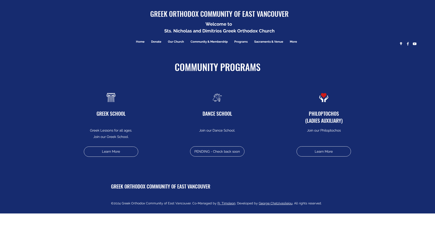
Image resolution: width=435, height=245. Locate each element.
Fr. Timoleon (226, 203)
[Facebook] (408, 44)
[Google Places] (401, 44)
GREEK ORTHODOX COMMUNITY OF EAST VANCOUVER (219, 14)
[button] (217, 151)
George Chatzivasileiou (275, 203)
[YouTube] (414, 44)
